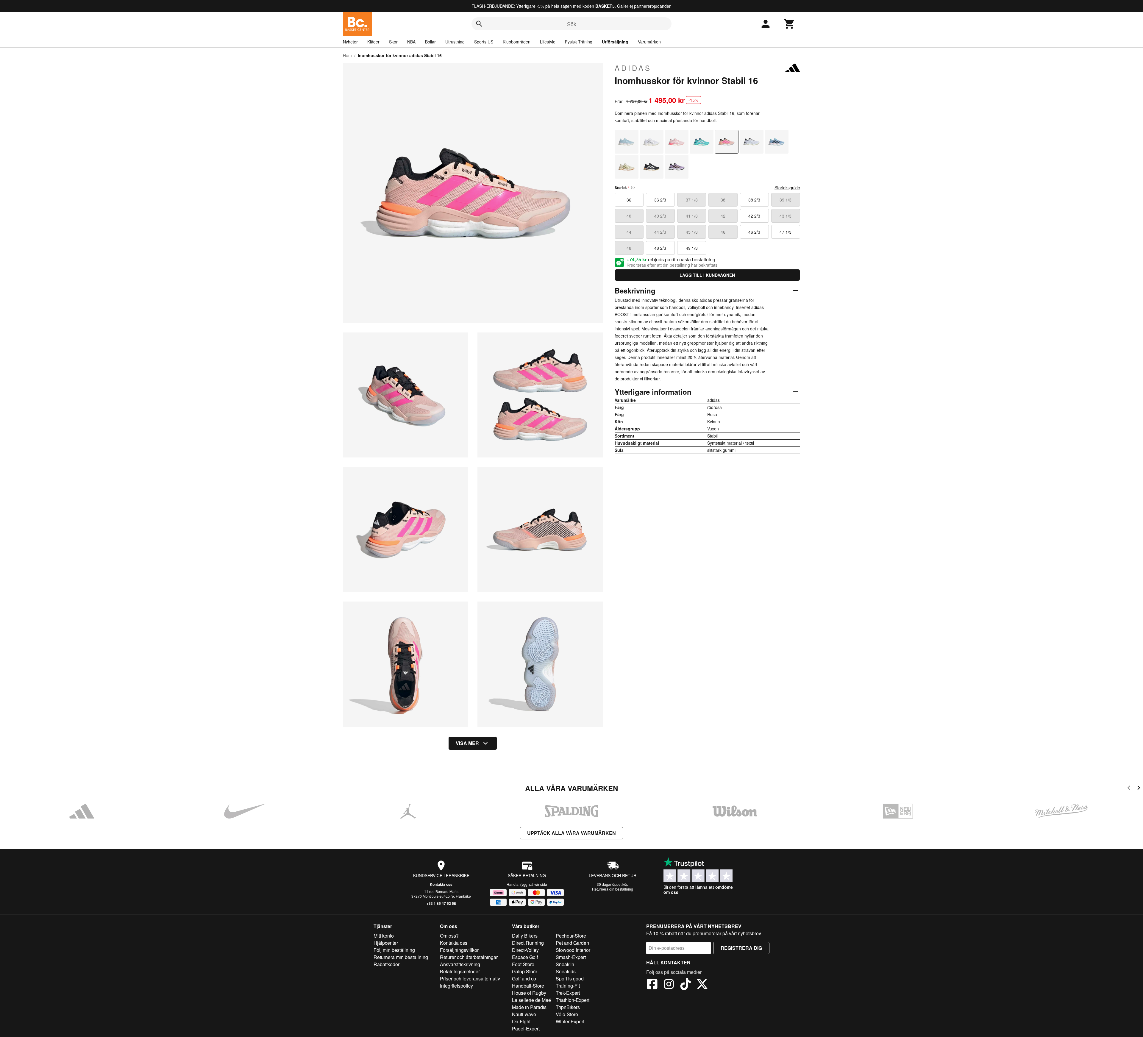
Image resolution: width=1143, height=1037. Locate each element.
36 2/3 (660, 200)
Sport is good (570, 978)
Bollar (430, 42)
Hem (347, 55)
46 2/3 (754, 232)
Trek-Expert (568, 992)
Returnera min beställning (401, 957)
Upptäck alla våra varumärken (571, 833)
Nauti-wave (524, 1014)
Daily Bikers (525, 935)
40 (629, 216)
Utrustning (455, 42)
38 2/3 (754, 200)
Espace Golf (525, 957)
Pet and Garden (572, 942)
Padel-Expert (526, 1028)
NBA (411, 42)
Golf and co (524, 978)
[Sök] (479, 23)
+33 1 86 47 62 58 (441, 903)
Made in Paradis (529, 1007)
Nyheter (350, 42)
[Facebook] (652, 985)
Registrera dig (741, 947)
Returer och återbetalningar (469, 957)
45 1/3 (692, 232)
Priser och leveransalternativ (470, 978)
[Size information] (633, 187)
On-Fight (521, 1021)
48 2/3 (660, 248)
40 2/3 (660, 216)
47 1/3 (785, 232)
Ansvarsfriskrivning (460, 964)
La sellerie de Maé (531, 1000)
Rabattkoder (386, 964)
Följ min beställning (394, 950)
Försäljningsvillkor (459, 950)
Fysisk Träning (578, 42)
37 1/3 (692, 200)
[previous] (1129, 788)
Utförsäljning (615, 42)
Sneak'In (565, 964)
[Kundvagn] (789, 24)
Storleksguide (787, 187)
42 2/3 (754, 216)
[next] (1138, 788)
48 (629, 248)
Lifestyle (547, 42)
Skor (393, 42)
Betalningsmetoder (460, 971)
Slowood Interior (573, 950)
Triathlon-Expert (572, 1000)
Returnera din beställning (612, 888)
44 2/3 (660, 232)
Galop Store (524, 971)
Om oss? (449, 935)
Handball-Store (528, 985)
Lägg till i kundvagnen (707, 275)
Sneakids (566, 971)
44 (629, 232)
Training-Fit (568, 985)
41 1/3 (692, 216)
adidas (633, 68)
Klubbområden (516, 42)
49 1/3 (692, 248)
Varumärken (649, 42)
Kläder (373, 42)
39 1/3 (785, 200)
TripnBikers (568, 1007)
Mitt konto (384, 935)
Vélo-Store (567, 1014)
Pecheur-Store (571, 935)
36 (629, 200)
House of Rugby (529, 992)
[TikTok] (685, 985)
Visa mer (467, 743)
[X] (702, 985)
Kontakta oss (441, 884)
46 (723, 232)
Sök (571, 24)
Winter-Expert (570, 1021)
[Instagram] (669, 985)
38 (723, 200)
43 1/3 (785, 216)
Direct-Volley (525, 950)
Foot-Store (523, 964)
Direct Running (528, 942)
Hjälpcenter (386, 942)
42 (723, 216)
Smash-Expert (571, 957)
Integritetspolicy (456, 985)
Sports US (483, 42)
